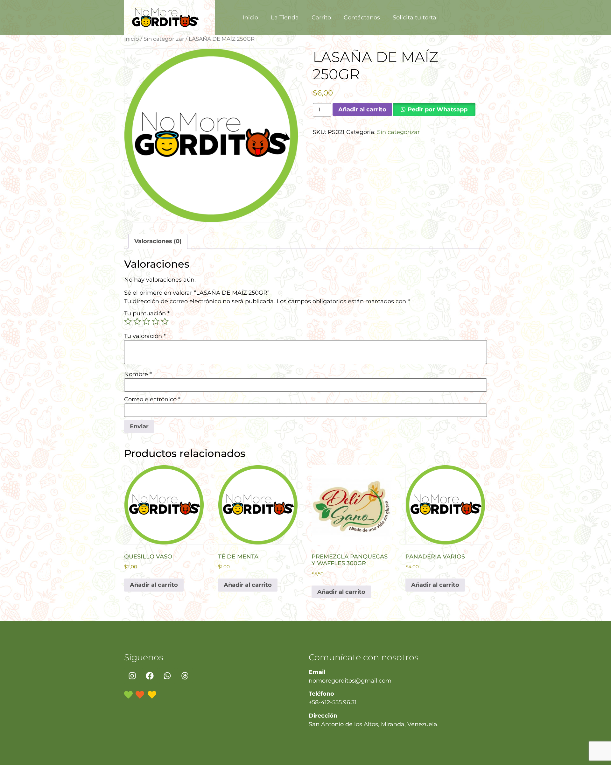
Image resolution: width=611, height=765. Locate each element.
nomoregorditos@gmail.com (350, 680)
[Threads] (185, 676)
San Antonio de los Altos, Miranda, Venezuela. (374, 724)
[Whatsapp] (167, 676)
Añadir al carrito (362, 109)
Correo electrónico (152, 399)
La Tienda (285, 17)
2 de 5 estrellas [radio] (137, 321)
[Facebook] (150, 676)
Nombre (138, 374)
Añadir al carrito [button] (154, 584)
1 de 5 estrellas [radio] (128, 321)
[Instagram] (132, 676)
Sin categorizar (164, 39)
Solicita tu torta (414, 17)
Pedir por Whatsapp (437, 109)
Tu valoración (145, 336)
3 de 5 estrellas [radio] (146, 321)
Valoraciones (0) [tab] (157, 241)
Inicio (250, 17)
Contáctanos (362, 17)
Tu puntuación (147, 313)
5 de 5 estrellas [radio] (165, 321)
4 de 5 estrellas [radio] (155, 321)
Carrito (321, 17)
